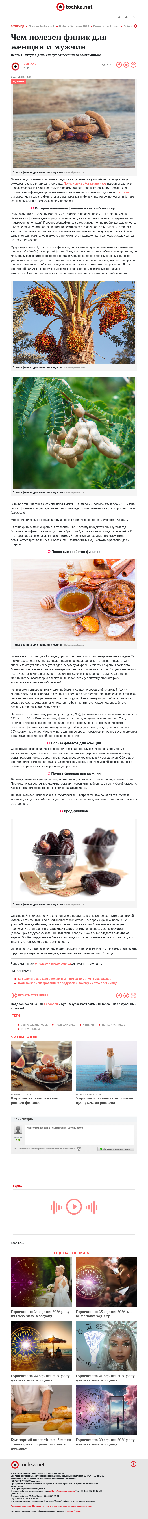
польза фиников (113, 1024)
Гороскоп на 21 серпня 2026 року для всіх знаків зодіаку (105, 1377)
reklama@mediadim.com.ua (62, 1491)
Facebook (51, 1004)
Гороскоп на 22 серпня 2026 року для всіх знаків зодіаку (40, 1377)
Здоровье (18, 81)
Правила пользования (21, 1506)
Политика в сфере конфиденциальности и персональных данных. (63, 1506)
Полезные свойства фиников (85, 183)
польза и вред (65, 1024)
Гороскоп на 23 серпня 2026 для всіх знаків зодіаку (104, 1313)
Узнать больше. (74, 1511)
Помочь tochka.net (42, 26)
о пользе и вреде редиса (53, 963)
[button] (126, 17)
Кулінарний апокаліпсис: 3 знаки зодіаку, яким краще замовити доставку (41, 1444)
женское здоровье (34, 1024)
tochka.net (30, 63)
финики (88, 1024)
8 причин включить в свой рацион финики (34, 1100)
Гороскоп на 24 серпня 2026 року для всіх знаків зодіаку (40, 1313)
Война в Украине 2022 (74, 26)
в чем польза (30, 1029)
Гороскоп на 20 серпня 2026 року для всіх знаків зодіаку (105, 1441)
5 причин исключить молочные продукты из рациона (104, 1100)
